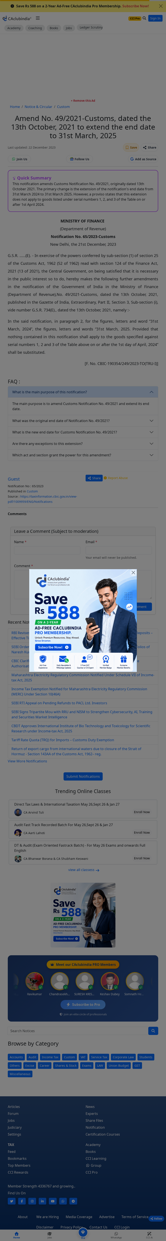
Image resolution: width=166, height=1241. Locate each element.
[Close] (133, 572)
